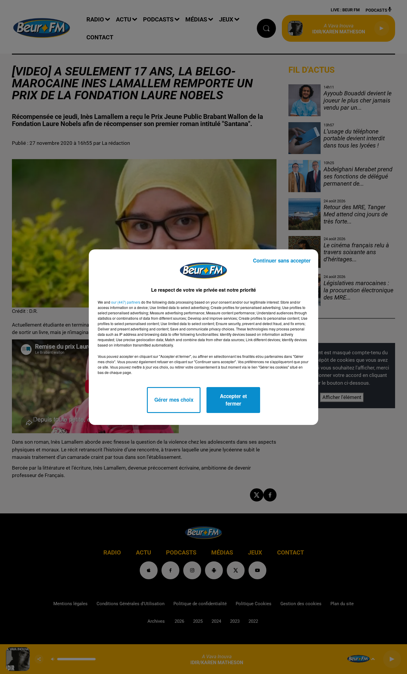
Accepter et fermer (233, 399)
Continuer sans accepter (282, 260)
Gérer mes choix (173, 399)
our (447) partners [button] (125, 302)
